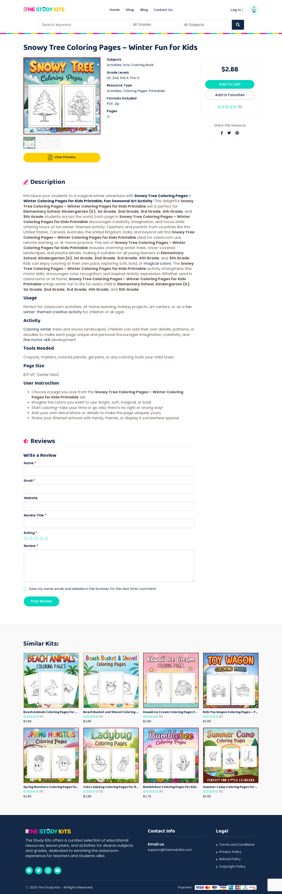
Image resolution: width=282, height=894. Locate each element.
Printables (157, 91)
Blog (144, 9)
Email (29, 480)
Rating (30, 533)
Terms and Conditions (237, 844)
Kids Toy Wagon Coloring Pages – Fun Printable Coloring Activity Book (231, 712)
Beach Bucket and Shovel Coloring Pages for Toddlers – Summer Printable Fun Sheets (111, 712)
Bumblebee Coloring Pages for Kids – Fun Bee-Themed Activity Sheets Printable (171, 787)
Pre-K (135, 78)
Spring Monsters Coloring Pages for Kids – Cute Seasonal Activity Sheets (51, 787)
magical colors (157, 263)
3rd (122, 78)
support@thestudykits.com (170, 849)
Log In (235, 9)
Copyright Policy (232, 866)
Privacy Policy (230, 852)
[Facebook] (29, 870)
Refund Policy (230, 859)
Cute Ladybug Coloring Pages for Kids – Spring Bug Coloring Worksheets (111, 787)
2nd (115, 78)
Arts (126, 65)
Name (30, 463)
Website (31, 498)
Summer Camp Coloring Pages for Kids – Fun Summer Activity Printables (231, 787)
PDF (110, 103)
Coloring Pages (135, 91)
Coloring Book (142, 65)
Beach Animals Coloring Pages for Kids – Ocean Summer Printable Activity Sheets (51, 712)
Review (31, 546)
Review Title (35, 515)
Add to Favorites (230, 94)
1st (109, 78)
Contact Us (163, 9)
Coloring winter (37, 329)
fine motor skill (36, 339)
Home (114, 9)
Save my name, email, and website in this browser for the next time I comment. (93, 589)
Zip (117, 103)
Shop (130, 9)
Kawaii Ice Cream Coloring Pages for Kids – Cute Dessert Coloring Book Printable (171, 712)
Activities (114, 65)
